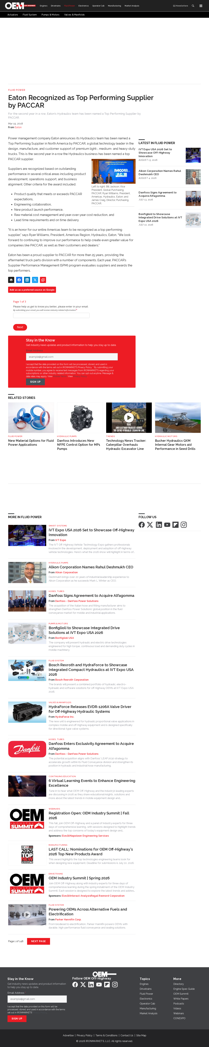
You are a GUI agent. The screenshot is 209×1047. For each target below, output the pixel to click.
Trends (110, 436)
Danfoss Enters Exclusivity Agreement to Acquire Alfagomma (91, 746)
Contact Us (127, 1035)
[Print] (11, 280)
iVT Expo (60, 540)
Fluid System (56, 660)
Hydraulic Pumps (67, 436)
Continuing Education (62, 776)
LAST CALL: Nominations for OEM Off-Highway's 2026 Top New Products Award (91, 851)
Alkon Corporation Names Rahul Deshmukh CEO (160, 172)
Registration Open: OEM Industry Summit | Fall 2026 (89, 815)
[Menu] (201, 6)
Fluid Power (16, 90)
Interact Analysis (80, 895)
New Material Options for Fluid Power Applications (31, 443)
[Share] (19, 280)
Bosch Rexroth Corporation (72, 679)
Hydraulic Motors (166, 436)
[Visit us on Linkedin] (159, 524)
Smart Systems (58, 526)
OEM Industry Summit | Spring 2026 (79, 878)
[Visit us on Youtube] (167, 524)
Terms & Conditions (106, 1035)
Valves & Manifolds (60, 702)
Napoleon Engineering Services (89, 835)
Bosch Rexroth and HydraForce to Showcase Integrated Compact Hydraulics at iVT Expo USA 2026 (91, 670)
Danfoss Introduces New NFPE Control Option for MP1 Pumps (78, 445)
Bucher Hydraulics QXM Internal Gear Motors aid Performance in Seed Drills (175, 445)
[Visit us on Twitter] (150, 524)
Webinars (54, 809)
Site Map (141, 1035)
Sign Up (35, 381)
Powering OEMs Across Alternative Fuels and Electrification (88, 911)
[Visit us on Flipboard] (175, 524)
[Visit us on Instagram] (184, 524)
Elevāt (66, 835)
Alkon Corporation (66, 572)
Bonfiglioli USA (64, 637)
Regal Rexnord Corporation (108, 895)
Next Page (38, 941)
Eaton (18, 127)
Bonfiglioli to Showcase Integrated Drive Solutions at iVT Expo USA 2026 (160, 217)
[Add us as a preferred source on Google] (43, 280)
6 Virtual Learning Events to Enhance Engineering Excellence (92, 783)
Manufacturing (58, 845)
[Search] (193, 6)
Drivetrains (56, 874)
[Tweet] (35, 280)
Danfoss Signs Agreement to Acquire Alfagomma (158, 194)
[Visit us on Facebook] (142, 524)
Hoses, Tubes (56, 591)
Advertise (68, 1035)
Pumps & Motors (58, 623)
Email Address (35, 350)
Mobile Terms (60, 376)
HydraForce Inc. (64, 716)
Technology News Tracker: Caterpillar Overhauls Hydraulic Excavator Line (126, 445)
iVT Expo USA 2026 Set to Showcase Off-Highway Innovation (155, 153)
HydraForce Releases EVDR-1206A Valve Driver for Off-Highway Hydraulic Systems (90, 709)
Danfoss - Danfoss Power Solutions (76, 601)
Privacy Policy (80, 376)
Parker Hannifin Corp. (68, 919)
